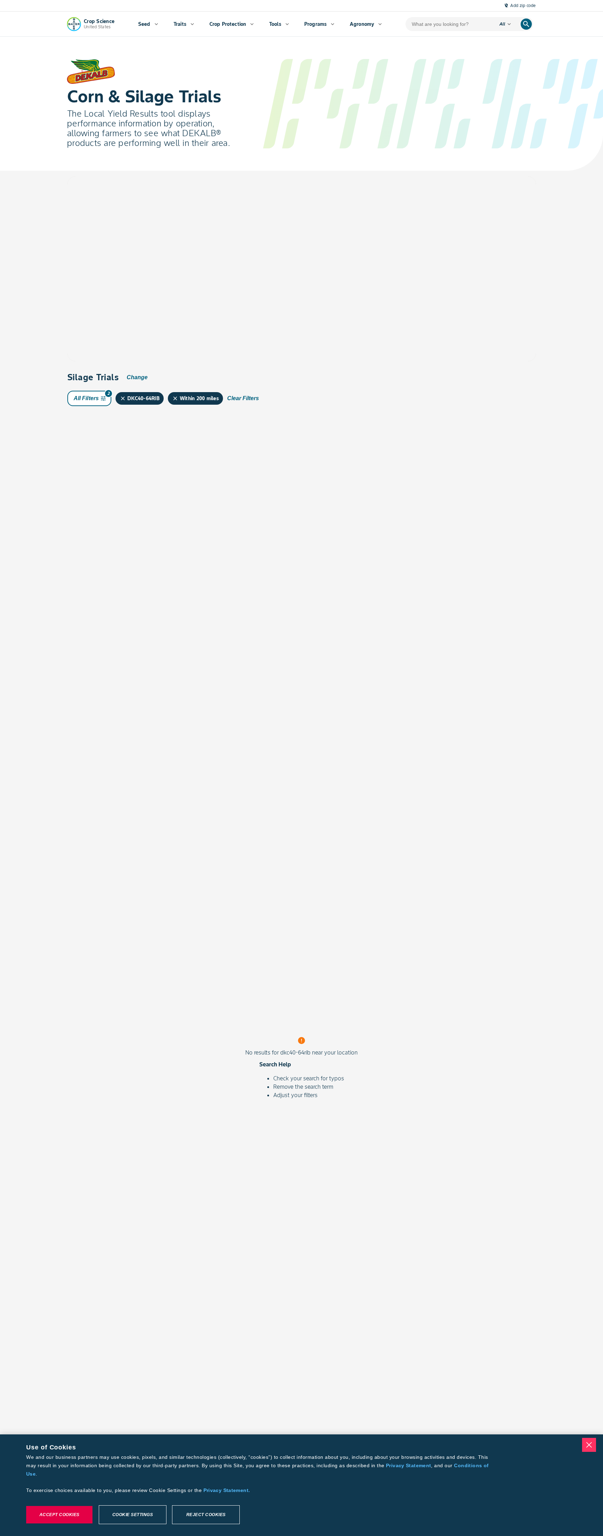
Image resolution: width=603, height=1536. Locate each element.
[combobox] (132, 198)
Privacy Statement (408, 1465)
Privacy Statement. (226, 1490)
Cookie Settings (132, 1514)
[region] (301, 1485)
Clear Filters (243, 398)
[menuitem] (148, 24)
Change (137, 377)
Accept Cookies (59, 1514)
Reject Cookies (206, 1514)
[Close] (589, 1445)
